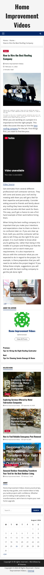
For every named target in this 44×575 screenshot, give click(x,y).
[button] (3, 33)
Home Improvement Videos (22, 15)
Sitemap (31, 571)
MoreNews (34, 562)
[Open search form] (40, 34)
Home (6, 51)
